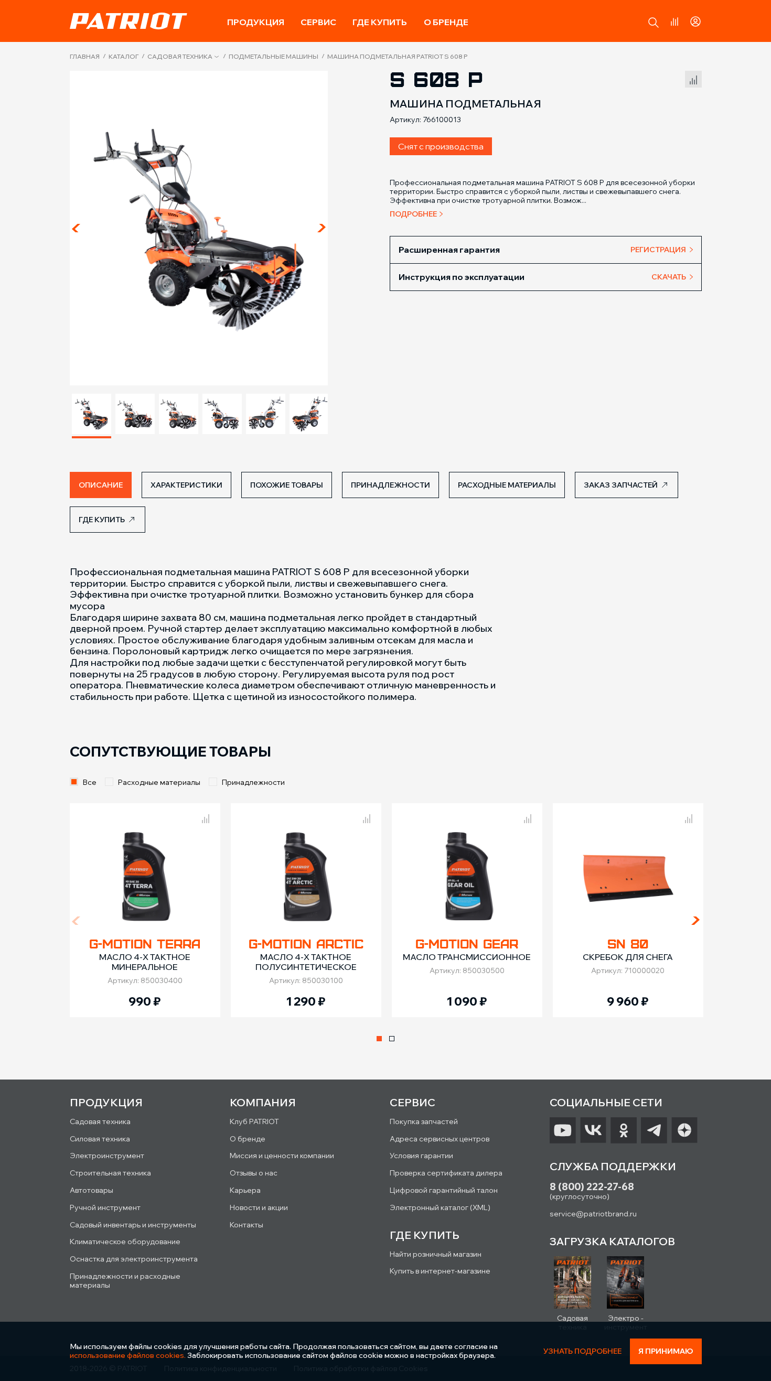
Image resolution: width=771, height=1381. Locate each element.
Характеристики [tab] (186, 485)
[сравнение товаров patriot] (205, 817)
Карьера (245, 1190)
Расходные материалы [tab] (507, 485)
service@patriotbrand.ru (593, 1213)
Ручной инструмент (105, 1207)
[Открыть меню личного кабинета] (695, 20)
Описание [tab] (101, 485)
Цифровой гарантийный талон (444, 1190)
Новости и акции (259, 1207)
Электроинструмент (107, 1155)
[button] (653, 22)
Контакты (246, 1224)
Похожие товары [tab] (286, 485)
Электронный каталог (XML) (440, 1207)
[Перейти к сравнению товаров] (674, 21)
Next (321, 228)
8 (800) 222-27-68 (592, 1187)
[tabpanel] (145, 910)
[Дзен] (684, 1130)
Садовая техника (179, 56)
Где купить (379, 22)
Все (90, 782)
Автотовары (91, 1190)
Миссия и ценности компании (282, 1155)
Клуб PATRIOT (254, 1121)
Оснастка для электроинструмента (134, 1259)
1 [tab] (379, 1038)
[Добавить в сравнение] (693, 77)
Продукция (255, 22)
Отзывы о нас (253, 1173)
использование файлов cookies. (128, 1355)
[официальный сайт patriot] (128, 21)
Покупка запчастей (424, 1121)
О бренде (446, 22)
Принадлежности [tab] (390, 485)
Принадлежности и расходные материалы (125, 1280)
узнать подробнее (582, 1351)
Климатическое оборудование (125, 1241)
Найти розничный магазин (435, 1254)
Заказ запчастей (621, 485)
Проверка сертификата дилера (446, 1173)
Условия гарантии (421, 1155)
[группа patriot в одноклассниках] (624, 1130)
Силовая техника (100, 1138)
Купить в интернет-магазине (440, 1271)
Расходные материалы (159, 782)
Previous (76, 228)
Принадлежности (253, 782)
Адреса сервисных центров (439, 1138)
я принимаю (665, 1351)
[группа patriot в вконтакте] (593, 1130)
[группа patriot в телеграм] (654, 1130)
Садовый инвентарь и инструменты (133, 1224)
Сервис (318, 22)
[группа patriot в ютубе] (563, 1130)
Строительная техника (110, 1173)
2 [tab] (391, 1038)
